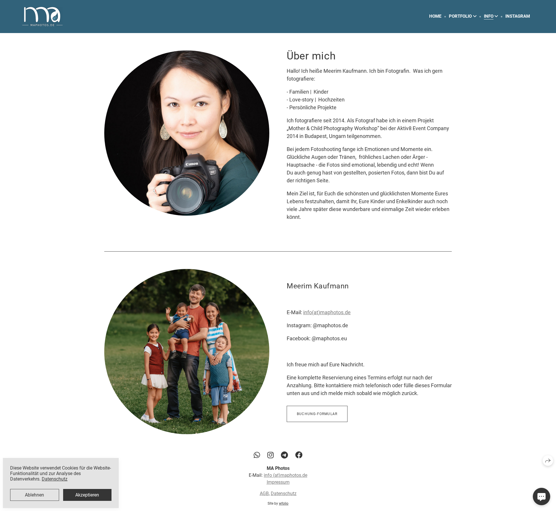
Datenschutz (284, 494)
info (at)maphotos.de (285, 475)
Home (435, 16)
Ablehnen (34, 495)
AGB (264, 494)
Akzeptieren (87, 495)
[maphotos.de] (42, 16)
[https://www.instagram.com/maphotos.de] (270, 455)
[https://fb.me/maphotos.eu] (298, 455)
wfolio (283, 504)
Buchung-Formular (317, 414)
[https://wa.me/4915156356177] (257, 455)
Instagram (517, 16)
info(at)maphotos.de (327, 312)
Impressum (278, 482)
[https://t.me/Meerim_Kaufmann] (284, 455)
